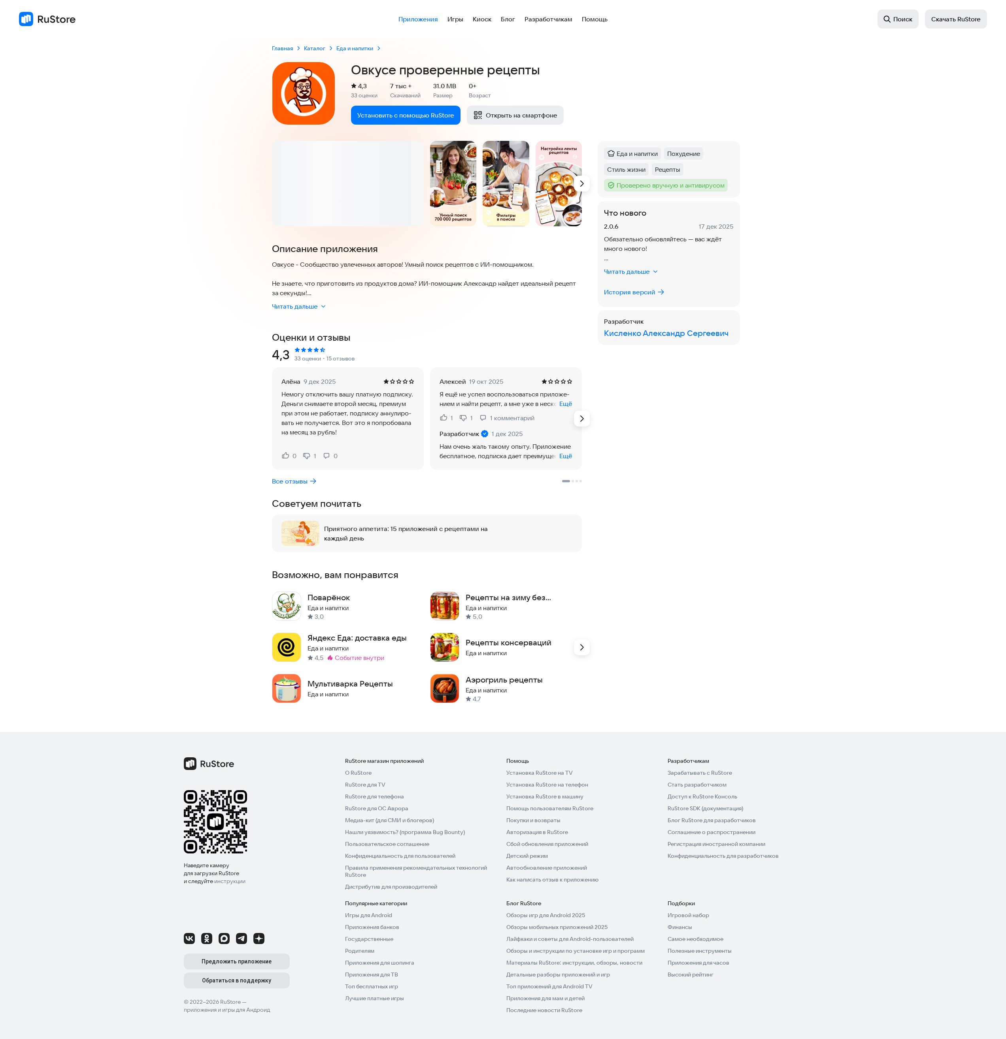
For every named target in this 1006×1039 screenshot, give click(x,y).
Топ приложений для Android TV (549, 986)
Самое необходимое (695, 938)
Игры (455, 19)
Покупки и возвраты (533, 820)
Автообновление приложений (546, 867)
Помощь (595, 19)
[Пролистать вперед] (582, 183)
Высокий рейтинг (690, 974)
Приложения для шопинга (379, 962)
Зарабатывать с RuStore (700, 772)
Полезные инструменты (700, 950)
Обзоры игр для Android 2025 (545, 915)
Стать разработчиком (697, 784)
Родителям (359, 950)
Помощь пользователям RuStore (549, 808)
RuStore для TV (365, 784)
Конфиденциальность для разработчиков (723, 855)
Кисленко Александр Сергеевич (666, 333)
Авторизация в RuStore (537, 832)
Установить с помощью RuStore (405, 115)
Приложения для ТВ (371, 974)
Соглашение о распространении (711, 832)
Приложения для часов (698, 962)
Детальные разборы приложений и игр (558, 974)
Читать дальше (295, 306)
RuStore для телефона (374, 796)
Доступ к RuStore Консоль (702, 796)
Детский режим (527, 855)
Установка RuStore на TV (539, 772)
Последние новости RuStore (544, 1010)
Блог (508, 19)
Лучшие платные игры (374, 998)
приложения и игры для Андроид (227, 1009)
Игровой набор (688, 915)
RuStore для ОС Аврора (376, 808)
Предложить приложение (237, 961)
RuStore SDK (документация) (705, 808)
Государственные (369, 938)
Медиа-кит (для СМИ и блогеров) (389, 820)
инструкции (229, 881)
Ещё (565, 404)
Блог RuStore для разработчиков (712, 820)
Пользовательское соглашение (387, 844)
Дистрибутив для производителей (391, 886)
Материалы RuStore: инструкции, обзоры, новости (574, 962)
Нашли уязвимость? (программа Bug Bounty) (405, 832)
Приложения (418, 19)
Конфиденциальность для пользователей (400, 855)
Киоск (482, 19)
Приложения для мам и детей (545, 998)
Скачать (956, 19)
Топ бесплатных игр (371, 986)
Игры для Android (368, 915)
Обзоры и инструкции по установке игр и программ (575, 950)
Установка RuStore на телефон (547, 784)
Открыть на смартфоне (521, 115)
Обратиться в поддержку (236, 980)
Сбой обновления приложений (547, 844)
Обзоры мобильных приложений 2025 (557, 927)
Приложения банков (372, 927)
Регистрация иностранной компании (716, 844)
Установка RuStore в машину (544, 796)
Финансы (680, 927)
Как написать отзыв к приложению (552, 879)
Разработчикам (548, 19)
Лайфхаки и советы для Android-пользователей (570, 938)
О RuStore (358, 772)
